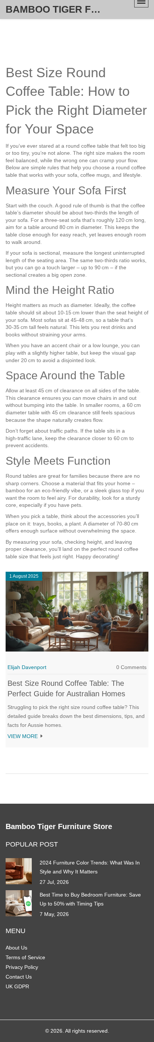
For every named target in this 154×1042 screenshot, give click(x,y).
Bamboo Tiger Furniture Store (62, 9)
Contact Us (19, 977)
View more (23, 736)
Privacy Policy (22, 967)
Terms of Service (25, 957)
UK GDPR (17, 986)
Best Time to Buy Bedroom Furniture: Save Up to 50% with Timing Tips (90, 899)
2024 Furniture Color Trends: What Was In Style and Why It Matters (90, 867)
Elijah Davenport (26, 667)
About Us (16, 948)
